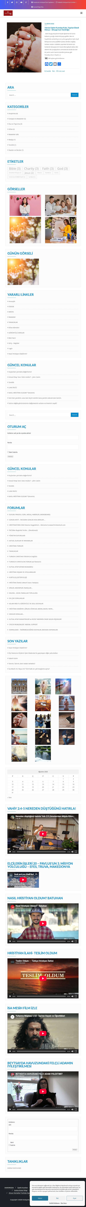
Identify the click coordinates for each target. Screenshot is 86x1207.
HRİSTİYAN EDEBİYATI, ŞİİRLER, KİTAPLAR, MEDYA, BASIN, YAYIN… (31, 609)
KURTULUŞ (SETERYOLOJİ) (18, 577)
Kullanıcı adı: (12, 1123)
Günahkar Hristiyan (15, 172)
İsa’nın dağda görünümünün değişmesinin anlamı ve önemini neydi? (33, 403)
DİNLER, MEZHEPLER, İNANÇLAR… (20, 588)
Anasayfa (12, 301)
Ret (57, 1198)
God (62, 168)
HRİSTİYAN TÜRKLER (16, 546)
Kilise (10, 129)
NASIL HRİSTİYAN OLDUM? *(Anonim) (22, 393)
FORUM (11, 307)
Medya (11, 140)
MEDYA (11, 312)
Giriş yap (74, 1149)
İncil (56, 172)
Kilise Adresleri (14, 328)
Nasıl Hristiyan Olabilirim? (18, 354)
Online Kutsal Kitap (20, 1190)
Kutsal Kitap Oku (38, 7)
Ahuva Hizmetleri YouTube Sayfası (20, 1193)
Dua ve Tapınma (14, 124)
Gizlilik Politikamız (54, 1203)
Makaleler (12, 134)
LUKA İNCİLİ (13, 387)
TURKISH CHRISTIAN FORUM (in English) (23, 556)
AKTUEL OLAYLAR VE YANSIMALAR (21, 541)
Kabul (40, 1198)
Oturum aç (10, 456)
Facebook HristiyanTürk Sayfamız (43, 2)
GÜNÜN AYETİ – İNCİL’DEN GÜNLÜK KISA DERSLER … (27, 520)
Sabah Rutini (13, 658)
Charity (31, 168)
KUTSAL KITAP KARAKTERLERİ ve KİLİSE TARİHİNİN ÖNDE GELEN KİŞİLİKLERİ (35, 619)
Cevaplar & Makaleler (16, 119)
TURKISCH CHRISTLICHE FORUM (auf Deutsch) (25, 562)
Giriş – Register (14, 343)
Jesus (29, 172)
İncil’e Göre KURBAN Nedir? (17, 177)
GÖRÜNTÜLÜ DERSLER (16, 333)
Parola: (11, 1134)
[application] (43, 834)
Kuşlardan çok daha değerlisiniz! (20, 372)
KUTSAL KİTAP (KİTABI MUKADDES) (21, 567)
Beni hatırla (13, 452)
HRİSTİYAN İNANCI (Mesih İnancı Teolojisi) (23, 583)
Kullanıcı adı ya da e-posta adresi (19, 433)
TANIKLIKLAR (13, 322)
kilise (39, 172)
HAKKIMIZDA (9, 1187)
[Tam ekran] (76, 852)
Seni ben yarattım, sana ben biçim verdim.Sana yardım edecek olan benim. (35, 398)
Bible (15, 168)
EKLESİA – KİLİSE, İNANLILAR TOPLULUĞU (23, 593)
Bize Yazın (64, 1203)
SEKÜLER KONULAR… (16, 614)
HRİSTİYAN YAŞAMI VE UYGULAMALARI (22, 572)
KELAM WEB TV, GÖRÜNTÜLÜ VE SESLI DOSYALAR (26, 604)
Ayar (74, 1198)
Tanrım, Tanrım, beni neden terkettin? (22, 664)
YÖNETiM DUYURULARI (17, 536)
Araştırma (12, 113)
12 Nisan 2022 (49, 24)
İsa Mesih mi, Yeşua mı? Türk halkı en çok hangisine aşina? (29, 669)
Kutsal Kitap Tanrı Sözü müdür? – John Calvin (24, 377)
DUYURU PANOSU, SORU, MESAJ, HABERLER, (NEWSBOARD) (29, 514)
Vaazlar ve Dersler (15, 150)
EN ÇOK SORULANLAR (16, 598)
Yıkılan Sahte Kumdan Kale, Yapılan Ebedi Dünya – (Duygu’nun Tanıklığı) (62, 28)
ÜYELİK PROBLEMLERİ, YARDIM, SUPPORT (23, 624)
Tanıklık (48, 71)
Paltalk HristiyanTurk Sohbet (66, 2)
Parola (9, 443)
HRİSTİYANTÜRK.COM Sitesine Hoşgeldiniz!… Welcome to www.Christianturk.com (37, 525)
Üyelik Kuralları (22, 1187)
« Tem (9, 798)
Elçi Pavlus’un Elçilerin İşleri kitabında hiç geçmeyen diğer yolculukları (33, 653)
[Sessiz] (72, 852)
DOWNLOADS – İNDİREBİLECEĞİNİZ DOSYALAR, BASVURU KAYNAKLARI (33, 630)
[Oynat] (10, 852)
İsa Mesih (32, 177)
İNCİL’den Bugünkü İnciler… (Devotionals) (23, 530)
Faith (48, 168)
